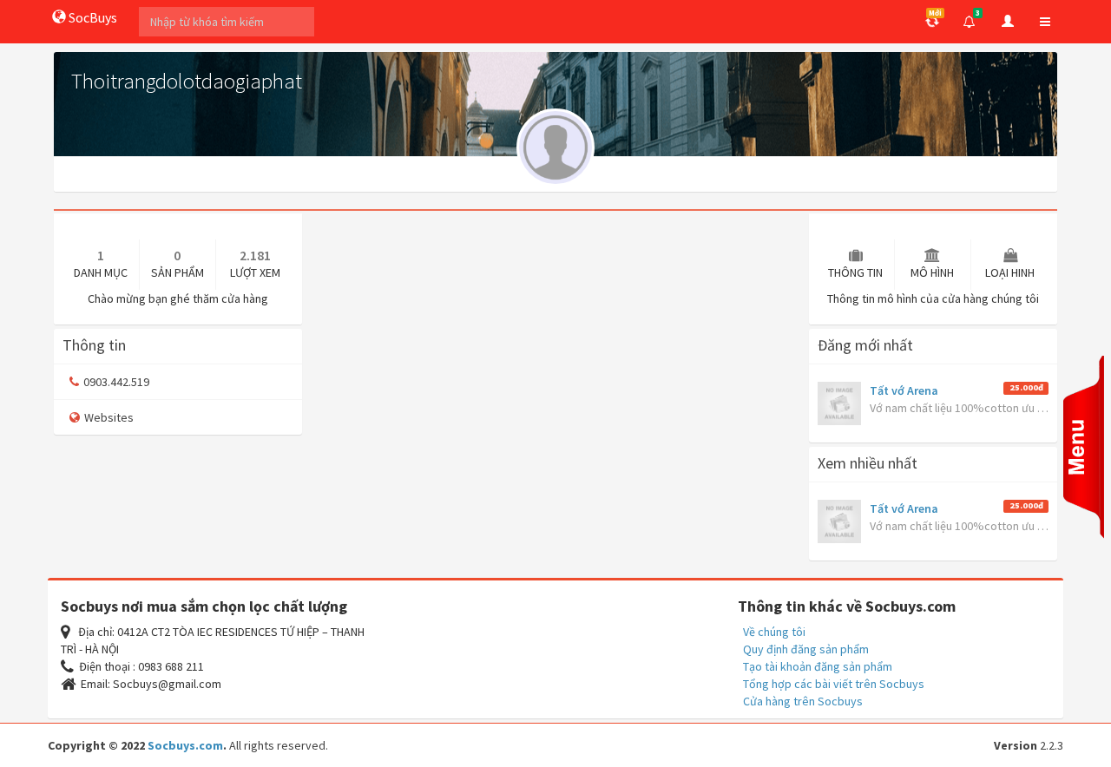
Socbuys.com (185, 745)
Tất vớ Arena (904, 390)
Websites (109, 417)
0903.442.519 (116, 382)
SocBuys (91, 17)
